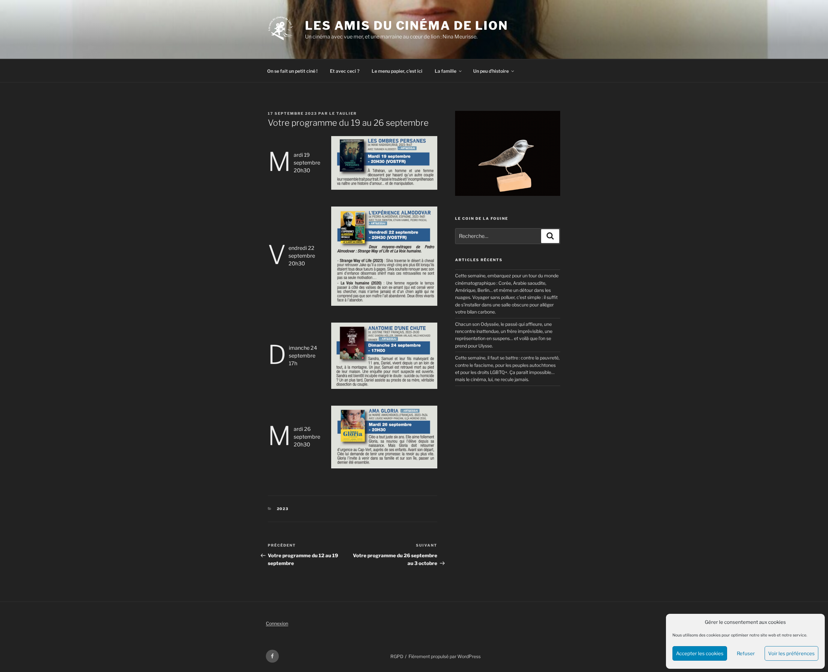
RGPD (396, 656)
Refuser (746, 653)
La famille (445, 71)
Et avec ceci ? (344, 71)
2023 (283, 509)
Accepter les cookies (700, 653)
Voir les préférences (791, 653)
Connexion (277, 623)
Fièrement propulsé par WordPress (445, 656)
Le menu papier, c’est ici (397, 71)
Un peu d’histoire (491, 71)
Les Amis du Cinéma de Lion (406, 25)
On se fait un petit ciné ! (292, 71)
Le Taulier (343, 113)
